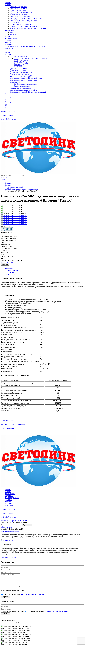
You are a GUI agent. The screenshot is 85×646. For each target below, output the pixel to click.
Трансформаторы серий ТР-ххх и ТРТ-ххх (26, 19)
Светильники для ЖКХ (18, 7)
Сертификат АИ (7, 421)
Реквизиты (14, 34)
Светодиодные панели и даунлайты (23, 26)
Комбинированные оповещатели (26, 84)
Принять (13, 558)
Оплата (8, 42)
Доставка (8, 40)
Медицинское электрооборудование (23, 21)
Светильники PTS (21, 64)
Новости (8, 44)
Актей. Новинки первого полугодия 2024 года (27, 46)
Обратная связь (6, 527)
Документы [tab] (9, 272)
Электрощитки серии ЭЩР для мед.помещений (28, 28)
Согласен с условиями (24, 594)
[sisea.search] (23, 175)
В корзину (5, 264)
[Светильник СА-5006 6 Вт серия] (14, 216)
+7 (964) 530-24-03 (8, 111)
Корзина (4, 177)
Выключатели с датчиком (19, 15)
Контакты (9, 48)
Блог (11, 32)
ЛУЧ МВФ (18, 66)
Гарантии (9, 36)
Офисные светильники (18, 11)
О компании (10, 30)
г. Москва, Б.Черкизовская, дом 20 (14, 521)
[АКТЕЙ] (7, 230)
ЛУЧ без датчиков (21, 60)
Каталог (8, 5)
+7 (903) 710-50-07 (8, 115)
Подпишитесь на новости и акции (14, 523)
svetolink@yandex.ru (8, 119)
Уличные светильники (18, 9)
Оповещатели (15, 23)
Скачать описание (7, 428)
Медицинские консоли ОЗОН (21, 17)
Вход (3, 179)
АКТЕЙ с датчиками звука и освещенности (30, 58)
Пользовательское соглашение (10, 531)
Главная (8, 3)
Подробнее (5, 558)
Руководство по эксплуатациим (13, 424)
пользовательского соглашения (32, 594)
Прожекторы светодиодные (20, 25)
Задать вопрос (10, 274)
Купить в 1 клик (7, 262)
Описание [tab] (9, 268)
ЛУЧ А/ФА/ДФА (20, 62)
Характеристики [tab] (11, 270)
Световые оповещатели (23, 86)
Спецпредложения (12, 38)
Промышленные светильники (21, 13)
